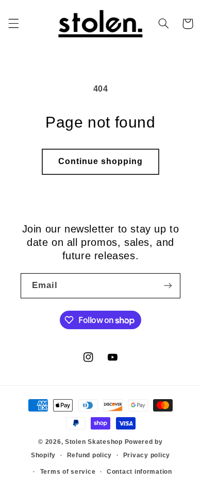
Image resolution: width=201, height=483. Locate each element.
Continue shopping (100, 161)
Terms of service (68, 472)
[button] (13, 23)
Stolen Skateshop (94, 442)
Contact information (139, 472)
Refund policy (89, 455)
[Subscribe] (168, 285)
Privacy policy (146, 455)
